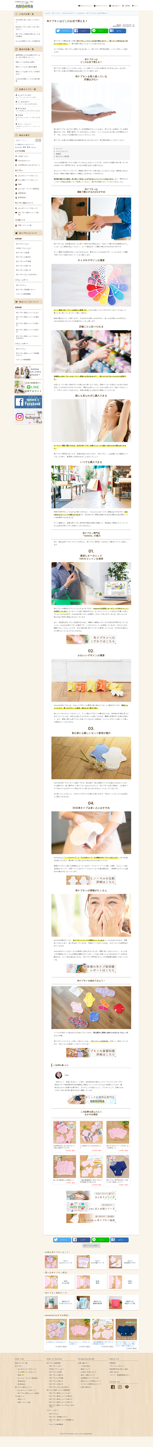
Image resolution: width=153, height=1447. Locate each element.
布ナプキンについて (100, 5)
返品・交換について (88, 1375)
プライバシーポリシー (117, 1366)
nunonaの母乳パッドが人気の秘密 (28, 80)
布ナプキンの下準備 (23, 261)
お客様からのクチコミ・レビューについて (28, 126)
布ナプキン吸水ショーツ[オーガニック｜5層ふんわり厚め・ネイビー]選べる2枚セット (126, 1344)
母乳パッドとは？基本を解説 (26, 67)
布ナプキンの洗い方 (23, 270)
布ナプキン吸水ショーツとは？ (27, 313)
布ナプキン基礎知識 (53, 1363)
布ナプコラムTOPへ (91, 1246)
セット (33, 147)
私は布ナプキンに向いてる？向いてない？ (28, 28)
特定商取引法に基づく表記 (119, 1369)
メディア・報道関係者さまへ (120, 1375)
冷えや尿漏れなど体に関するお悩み (28, 109)
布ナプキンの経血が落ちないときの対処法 (28, 35)
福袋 (20, 184)
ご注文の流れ (85, 1366)
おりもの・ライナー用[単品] (28, 189)
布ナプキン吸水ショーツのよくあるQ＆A (27, 337)
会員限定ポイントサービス (90, 1378)
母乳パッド (22, 1399)
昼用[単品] (22, 193)
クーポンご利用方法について (91, 1384)
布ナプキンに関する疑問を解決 (26, 103)
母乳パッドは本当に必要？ (25, 62)
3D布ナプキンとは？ (24, 248)
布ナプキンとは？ (22, 244)
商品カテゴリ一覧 (21, 1363)
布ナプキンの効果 (22, 253)
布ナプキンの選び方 (23, 257)
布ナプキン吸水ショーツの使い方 (27, 324)
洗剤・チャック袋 (24, 225)
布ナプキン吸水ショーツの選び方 (27, 318)
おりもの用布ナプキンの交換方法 (28, 41)
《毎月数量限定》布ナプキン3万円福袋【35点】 (102, 1343)
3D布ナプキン (23, 156)
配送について (85, 1369)
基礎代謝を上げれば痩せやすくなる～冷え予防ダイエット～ (28, 56)
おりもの (18, 147)
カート (135, 5)
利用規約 (113, 1363)
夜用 (28, 147)
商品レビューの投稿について (91, 1381)
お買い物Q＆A (86, 1387)
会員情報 (126, 5)
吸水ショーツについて (85, 5)
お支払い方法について (88, 1372)
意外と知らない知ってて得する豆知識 (28, 117)
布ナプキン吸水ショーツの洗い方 (27, 331)
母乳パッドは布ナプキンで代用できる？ (28, 73)
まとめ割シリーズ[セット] (27, 180)
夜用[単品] (22, 197)
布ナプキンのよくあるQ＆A (26, 274)
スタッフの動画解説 (23, 294)
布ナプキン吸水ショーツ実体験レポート (27, 354)
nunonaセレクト (24, 161)
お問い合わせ (114, 1372)
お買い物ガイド (115, 5)
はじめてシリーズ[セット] (27, 176)
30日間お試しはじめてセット (29, 165)
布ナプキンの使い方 (23, 266)
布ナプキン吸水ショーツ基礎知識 (58, 1390)
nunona (81, 1434)
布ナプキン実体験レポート (26, 290)
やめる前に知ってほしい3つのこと (28, 21)
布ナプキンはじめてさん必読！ (26, 96)
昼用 (24, 147)
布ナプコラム (21, 285)
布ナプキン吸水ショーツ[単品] (28, 214)
